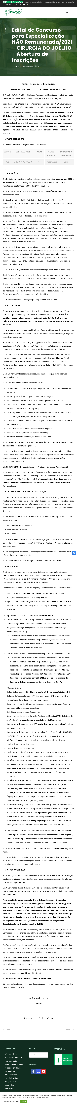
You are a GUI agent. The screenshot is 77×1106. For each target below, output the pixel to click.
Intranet (27, 2)
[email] (16, 4)
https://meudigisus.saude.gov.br (51, 756)
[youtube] (24, 4)
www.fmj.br (11, 546)
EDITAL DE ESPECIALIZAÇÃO (24, 66)
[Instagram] (38, 1071)
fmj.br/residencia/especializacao (20, 597)
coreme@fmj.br (9, 207)
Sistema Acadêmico (36, 2)
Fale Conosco (9, 4)
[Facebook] (33, 1071)
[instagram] (27, 4)
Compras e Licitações (68, 2)
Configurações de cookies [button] (11, 1101)
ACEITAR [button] (24, 1101)
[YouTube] (43, 1071)
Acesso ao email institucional (52, 2)
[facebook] (20, 4)
